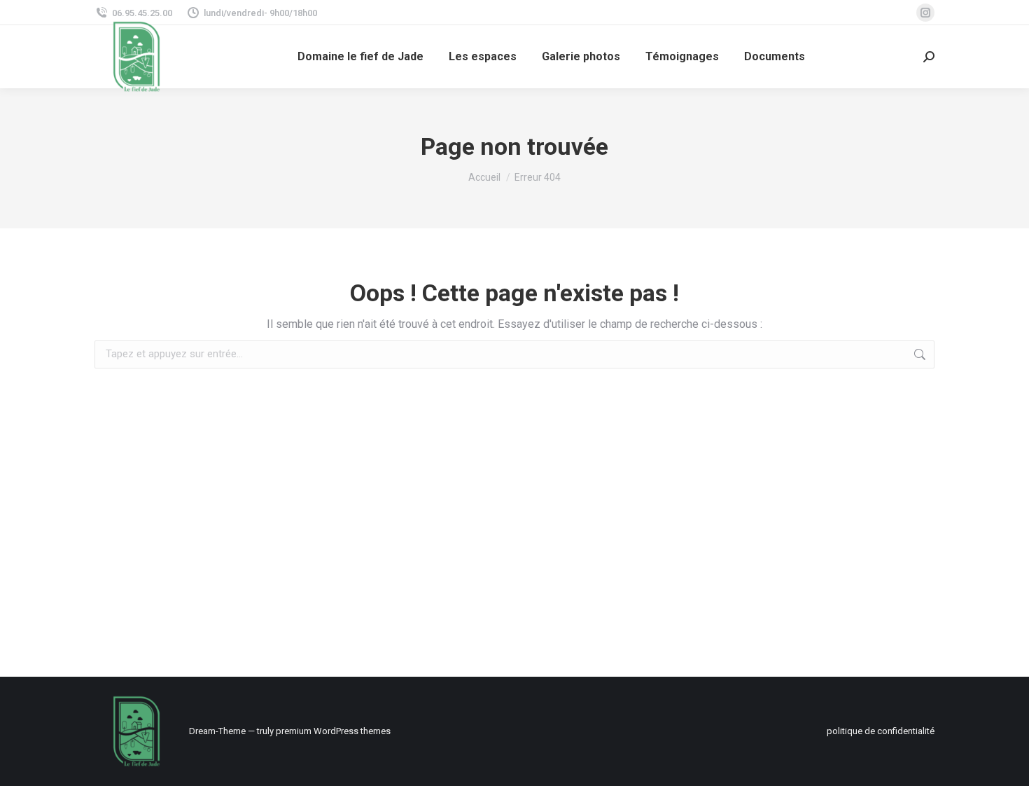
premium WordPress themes (333, 731)
